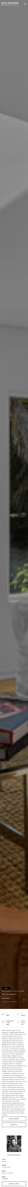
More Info (14, 1124)
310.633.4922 (6, 1167)
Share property (14, 1118)
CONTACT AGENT (14, 1183)
